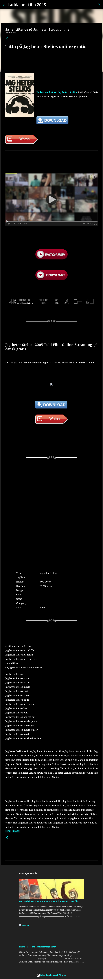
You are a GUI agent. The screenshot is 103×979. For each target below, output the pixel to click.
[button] (7, 38)
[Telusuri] (99, 4)
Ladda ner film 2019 (27, 4)
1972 (8, 831)
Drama (16, 831)
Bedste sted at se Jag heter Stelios (56, 92)
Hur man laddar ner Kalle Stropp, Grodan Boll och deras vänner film (48, 901)
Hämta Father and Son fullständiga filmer (37, 947)
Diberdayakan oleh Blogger (53, 975)
